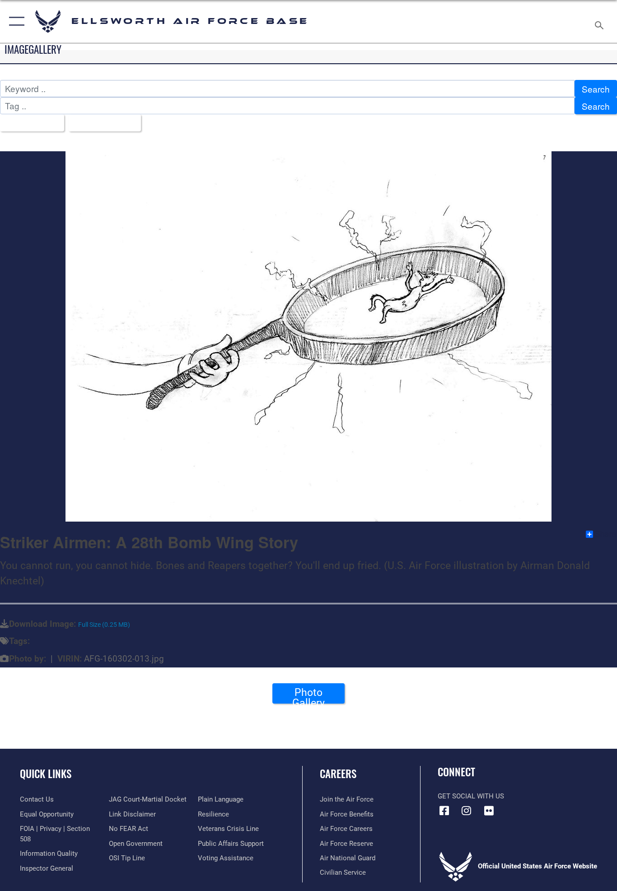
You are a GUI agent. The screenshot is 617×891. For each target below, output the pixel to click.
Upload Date (101, 123)
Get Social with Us (471, 796)
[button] (14, 21)
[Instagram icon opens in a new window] (466, 810)
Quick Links (45, 773)
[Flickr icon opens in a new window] (488, 810)
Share (605, 534)
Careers (338, 773)
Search (596, 89)
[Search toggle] (600, 21)
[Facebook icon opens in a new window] (444, 810)
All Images (28, 123)
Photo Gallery (308, 695)
